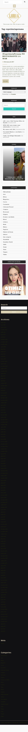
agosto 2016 (3, 536)
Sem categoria (7, 237)
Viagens (5, 252)
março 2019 (3, 465)
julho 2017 (3, 512)
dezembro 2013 (4, 614)
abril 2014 (3, 604)
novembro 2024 (4, 341)
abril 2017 (3, 519)
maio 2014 (3, 602)
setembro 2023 (4, 371)
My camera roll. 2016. (9, 129)
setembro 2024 (4, 344)
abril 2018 (3, 490)
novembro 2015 (4, 558)
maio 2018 (3, 487)
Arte (4, 194)
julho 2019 (3, 456)
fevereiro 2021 (4, 414)
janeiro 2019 (3, 468)
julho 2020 (3, 429)
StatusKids (6, 239)
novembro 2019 (4, 446)
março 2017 (3, 521)
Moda (4, 224)
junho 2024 (3, 351)
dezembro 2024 (4, 339)
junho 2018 (3, 485)
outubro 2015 (4, 560)
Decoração (6, 212)
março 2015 (3, 577)
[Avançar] (24, 164)
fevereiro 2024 (4, 361)
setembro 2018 (4, 478)
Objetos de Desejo (8, 232)
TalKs (4, 244)
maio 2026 (3, 324)
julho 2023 (3, 376)
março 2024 (3, 358)
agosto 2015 (3, 565)
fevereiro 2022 (4, 392)
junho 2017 (3, 514)
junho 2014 (3, 599)
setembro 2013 (4, 621)
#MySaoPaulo (7, 191)
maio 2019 (3, 461)
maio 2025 (3, 334)
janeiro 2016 (3, 553)
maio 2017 (3, 517)
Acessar (2, 643)
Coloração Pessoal (8, 207)
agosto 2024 (3, 346)
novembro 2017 (4, 502)
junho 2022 (3, 388)
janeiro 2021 (3, 417)
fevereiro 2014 (4, 609)
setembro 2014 (4, 592)
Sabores (5, 234)
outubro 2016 (4, 534)
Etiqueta (5, 214)
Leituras (5, 222)
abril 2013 (3, 631)
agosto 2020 (3, 427)
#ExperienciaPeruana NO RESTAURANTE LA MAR (13, 56)
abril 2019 (3, 463)
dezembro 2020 (4, 419)
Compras (5, 209)
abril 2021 (3, 410)
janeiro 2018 (3, 497)
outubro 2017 (4, 504)
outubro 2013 (4, 619)
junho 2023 (3, 378)
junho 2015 (3, 570)
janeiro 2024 (3, 363)
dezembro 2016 (4, 529)
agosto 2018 (3, 480)
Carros (5, 202)
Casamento (6, 204)
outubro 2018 (4, 475)
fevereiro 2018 (4, 495)
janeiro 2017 (3, 526)
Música (5, 227)
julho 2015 (3, 568)
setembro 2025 (4, 329)
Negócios (5, 229)
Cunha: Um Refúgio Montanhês (12, 135)
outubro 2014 (4, 589)
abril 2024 (3, 356)
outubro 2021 (4, 402)
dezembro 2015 (4, 555)
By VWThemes (21, 722)
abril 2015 (3, 575)
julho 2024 (3, 349)
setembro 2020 (4, 424)
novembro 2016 (4, 531)
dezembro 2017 (4, 499)
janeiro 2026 (3, 327)
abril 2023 (3, 380)
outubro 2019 (4, 448)
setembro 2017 (4, 507)
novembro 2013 (4, 616)
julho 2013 (3, 624)
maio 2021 (3, 407)
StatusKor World (8, 242)
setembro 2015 (4, 563)
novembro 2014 (4, 587)
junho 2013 (3, 626)
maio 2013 (3, 628)
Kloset (5, 219)
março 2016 (3, 548)
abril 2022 (3, 390)
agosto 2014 (3, 594)
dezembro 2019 (4, 444)
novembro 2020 (4, 422)
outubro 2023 (4, 368)
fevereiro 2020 (4, 441)
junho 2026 (3, 322)
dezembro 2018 (4, 470)
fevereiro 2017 (4, 524)
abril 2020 (3, 436)
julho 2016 (3, 538)
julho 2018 (3, 482)
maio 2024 (3, 354)
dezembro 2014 (4, 585)
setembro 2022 (4, 385)
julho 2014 (3, 597)
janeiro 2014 (3, 611)
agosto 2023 (3, 373)
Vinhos (5, 254)
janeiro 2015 (3, 582)
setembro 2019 (4, 451)
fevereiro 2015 (4, 580)
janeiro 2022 (3, 395)
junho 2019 (3, 458)
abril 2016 (3, 546)
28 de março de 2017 (9, 61)
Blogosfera (6, 199)
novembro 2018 (4, 473)
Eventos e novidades (8, 217)
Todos (4, 249)
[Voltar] (3, 164)
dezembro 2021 (4, 397)
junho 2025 (3, 332)
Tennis (5, 247)
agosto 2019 (3, 453)
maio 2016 (3, 543)
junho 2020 (3, 431)
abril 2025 (3, 337)
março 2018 (3, 492)
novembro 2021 (4, 400)
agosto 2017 (3, 509)
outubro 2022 (4, 383)
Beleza (5, 196)
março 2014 (3, 606)
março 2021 (3, 412)
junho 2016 (3, 541)
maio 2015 (3, 572)
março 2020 (3, 439)
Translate (13, 94)
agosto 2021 (3, 405)
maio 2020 (3, 434)
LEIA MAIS (6, 82)
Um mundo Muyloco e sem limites (12, 131)
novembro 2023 (4, 366)
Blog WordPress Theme (9, 722)
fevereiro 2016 (4, 551)
